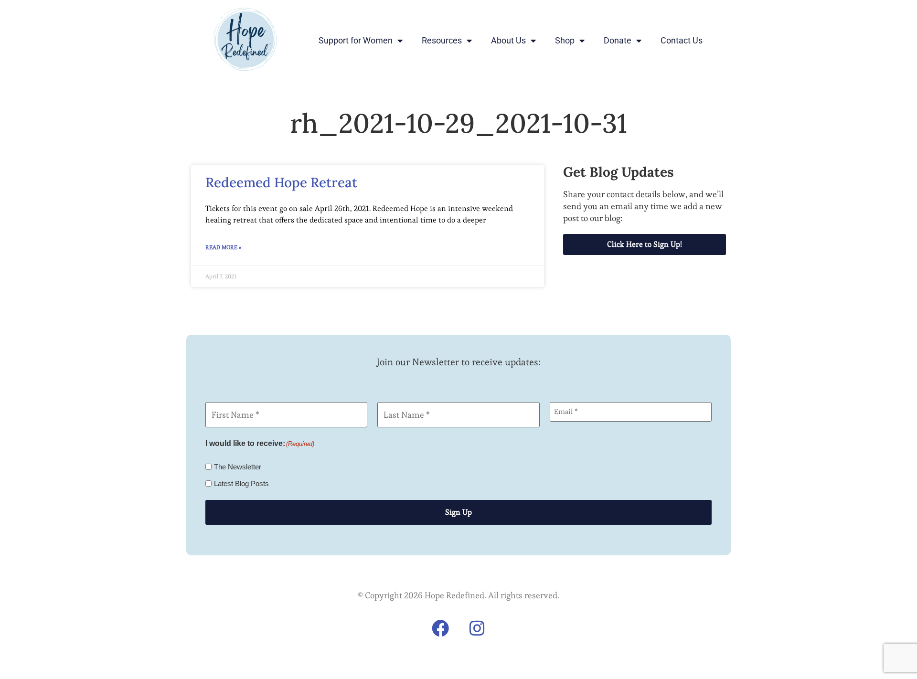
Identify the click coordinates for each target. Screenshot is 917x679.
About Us (508, 40)
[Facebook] (440, 628)
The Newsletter (237, 466)
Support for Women (356, 40)
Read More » (223, 247)
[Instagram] (477, 628)
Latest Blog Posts (241, 483)
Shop (565, 40)
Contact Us (682, 40)
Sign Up (458, 512)
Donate (617, 40)
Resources (442, 40)
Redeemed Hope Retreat (281, 182)
